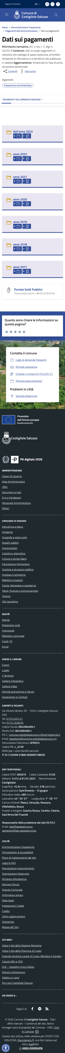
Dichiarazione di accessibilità (17, 852)
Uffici (5, 487)
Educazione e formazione (16, 564)
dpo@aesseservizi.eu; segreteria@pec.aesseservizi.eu (19, 829)
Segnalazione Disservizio (15, 874)
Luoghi (5, 670)
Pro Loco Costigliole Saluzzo (17, 983)
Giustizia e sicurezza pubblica (18, 569)
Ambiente (7, 532)
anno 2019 (20, 222)
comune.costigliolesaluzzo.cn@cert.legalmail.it (34, 735)
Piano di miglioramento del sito (19, 858)
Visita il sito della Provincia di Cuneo (21, 951)
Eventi (5, 665)
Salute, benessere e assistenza (19, 585)
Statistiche (8, 922)
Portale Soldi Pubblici (28, 289)
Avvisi (5, 647)
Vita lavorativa (10, 601)
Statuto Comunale (12, 890)
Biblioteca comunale (13, 636)
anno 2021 (20, 176)
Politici (5, 508)
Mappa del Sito (10, 927)
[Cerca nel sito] (56, 15)
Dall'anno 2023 (23, 131)
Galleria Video (9, 686)
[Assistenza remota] (37, 1031)
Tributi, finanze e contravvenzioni (20, 591)
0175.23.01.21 (14, 719)
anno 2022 (20, 154)
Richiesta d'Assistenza (14, 879)
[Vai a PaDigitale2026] (22, 459)
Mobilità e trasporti (12, 580)
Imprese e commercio (14, 575)
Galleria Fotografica (12, 681)
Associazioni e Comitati (14, 697)
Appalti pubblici (10, 543)
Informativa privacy (12, 895)
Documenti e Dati (11, 492)
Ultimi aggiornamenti (13, 916)
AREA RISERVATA (32, 1048)
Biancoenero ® (26, 1040)
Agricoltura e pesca (12, 527)
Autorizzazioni (9, 548)
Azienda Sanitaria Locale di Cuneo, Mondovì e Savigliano (33, 956)
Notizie (6, 620)
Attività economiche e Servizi (18, 692)
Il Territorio (8, 676)
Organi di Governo (12, 476)
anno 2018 (20, 244)
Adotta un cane (10, 978)
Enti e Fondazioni (11, 498)
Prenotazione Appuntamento (18, 868)
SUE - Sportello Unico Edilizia (18, 967)
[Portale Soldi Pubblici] (9, 290)
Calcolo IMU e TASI (12, 961)
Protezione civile (11, 625)
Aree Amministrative (13, 482)
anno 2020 (20, 199)
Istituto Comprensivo (13, 972)
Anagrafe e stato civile (14, 537)
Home (5, 27)
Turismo (6, 596)
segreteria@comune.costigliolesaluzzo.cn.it (33, 739)
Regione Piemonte (12, 4)
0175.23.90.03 (15, 723)
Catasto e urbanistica (13, 553)
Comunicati (8, 631)
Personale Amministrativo (16, 503)
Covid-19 (7, 641)
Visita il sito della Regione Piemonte (22, 945)
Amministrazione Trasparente (25, 27)
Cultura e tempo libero (14, 559)
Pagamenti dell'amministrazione (21, 31)
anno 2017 (20, 267)
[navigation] (7, 15)
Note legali (8, 900)
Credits (6, 911)
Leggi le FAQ (9, 863)
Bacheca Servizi (10, 884)
